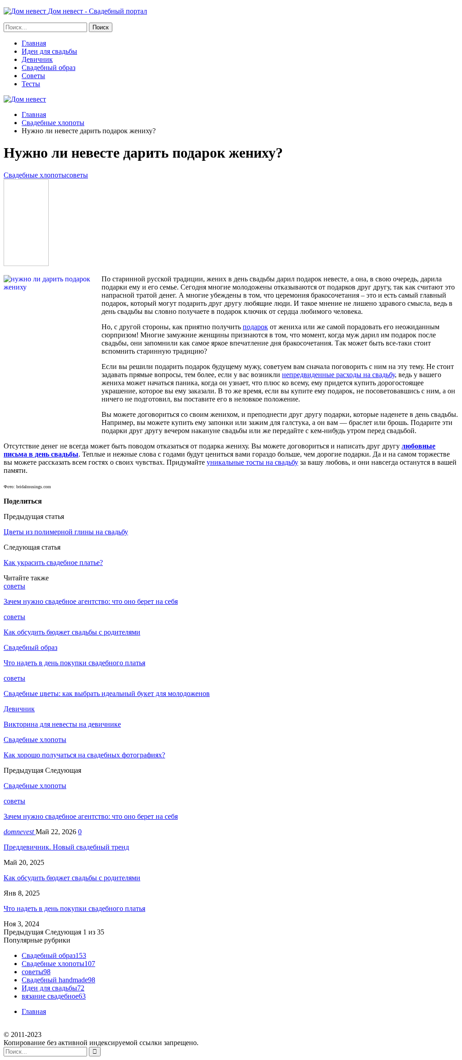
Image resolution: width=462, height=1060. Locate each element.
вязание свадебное (54, 996)
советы (77, 175)
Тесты (31, 84)
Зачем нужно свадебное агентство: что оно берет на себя (91, 816)
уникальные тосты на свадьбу (252, 462)
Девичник (37, 59)
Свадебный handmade (58, 980)
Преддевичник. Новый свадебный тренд (66, 847)
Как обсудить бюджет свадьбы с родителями (72, 878)
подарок (255, 327)
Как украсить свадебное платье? (53, 562)
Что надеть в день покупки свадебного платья (74, 908)
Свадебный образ (48, 67)
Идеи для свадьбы (49, 51)
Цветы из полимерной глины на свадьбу (66, 532)
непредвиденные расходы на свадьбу (338, 374)
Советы (33, 75)
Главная (34, 43)
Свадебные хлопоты (35, 175)
